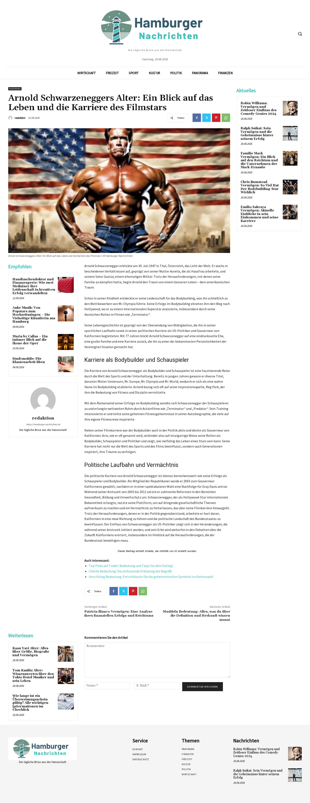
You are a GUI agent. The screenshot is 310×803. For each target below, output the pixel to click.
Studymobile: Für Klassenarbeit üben (28, 360)
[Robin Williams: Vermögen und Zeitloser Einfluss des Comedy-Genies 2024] (290, 108)
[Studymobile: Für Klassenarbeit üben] (66, 364)
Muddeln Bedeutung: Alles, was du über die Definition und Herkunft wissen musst (196, 615)
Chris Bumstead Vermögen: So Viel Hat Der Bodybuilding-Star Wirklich (260, 187)
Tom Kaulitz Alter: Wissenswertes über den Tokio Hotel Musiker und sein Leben (33, 675)
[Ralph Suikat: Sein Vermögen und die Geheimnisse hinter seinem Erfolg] (290, 133)
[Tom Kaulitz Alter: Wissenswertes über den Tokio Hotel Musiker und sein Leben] (66, 676)
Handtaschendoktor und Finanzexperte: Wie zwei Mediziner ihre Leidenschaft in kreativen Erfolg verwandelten (33, 286)
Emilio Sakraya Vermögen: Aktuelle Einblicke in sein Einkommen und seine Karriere (259, 214)
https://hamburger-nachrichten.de (43, 424)
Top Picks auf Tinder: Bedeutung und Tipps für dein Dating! (131, 566)
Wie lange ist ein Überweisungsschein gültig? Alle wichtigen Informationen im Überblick (30, 703)
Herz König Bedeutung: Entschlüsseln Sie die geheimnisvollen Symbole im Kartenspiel (151, 577)
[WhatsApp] (226, 118)
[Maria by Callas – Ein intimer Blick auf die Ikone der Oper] (66, 342)
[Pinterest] (216, 118)
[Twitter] (206, 118)
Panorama (15, 88)
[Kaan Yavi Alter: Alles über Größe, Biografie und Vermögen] (66, 654)
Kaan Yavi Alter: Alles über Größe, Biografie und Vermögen (30, 651)
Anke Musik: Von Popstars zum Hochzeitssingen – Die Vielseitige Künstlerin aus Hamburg (33, 315)
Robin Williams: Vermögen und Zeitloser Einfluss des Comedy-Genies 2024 (258, 108)
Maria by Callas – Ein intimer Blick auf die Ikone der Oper (30, 339)
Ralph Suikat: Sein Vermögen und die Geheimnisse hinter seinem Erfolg (257, 133)
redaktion (19, 118)
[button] (300, 34)
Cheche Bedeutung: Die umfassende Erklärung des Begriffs (130, 571)
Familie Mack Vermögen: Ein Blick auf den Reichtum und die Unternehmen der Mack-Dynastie (259, 160)
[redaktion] (11, 118)
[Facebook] (197, 118)
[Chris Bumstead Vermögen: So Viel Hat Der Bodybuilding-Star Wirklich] (290, 187)
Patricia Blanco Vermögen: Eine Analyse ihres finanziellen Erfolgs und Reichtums (119, 613)
